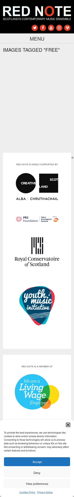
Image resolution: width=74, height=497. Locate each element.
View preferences (37, 483)
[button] (68, 425)
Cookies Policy (27, 492)
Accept (37, 462)
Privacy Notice (45, 492)
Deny (37, 473)
